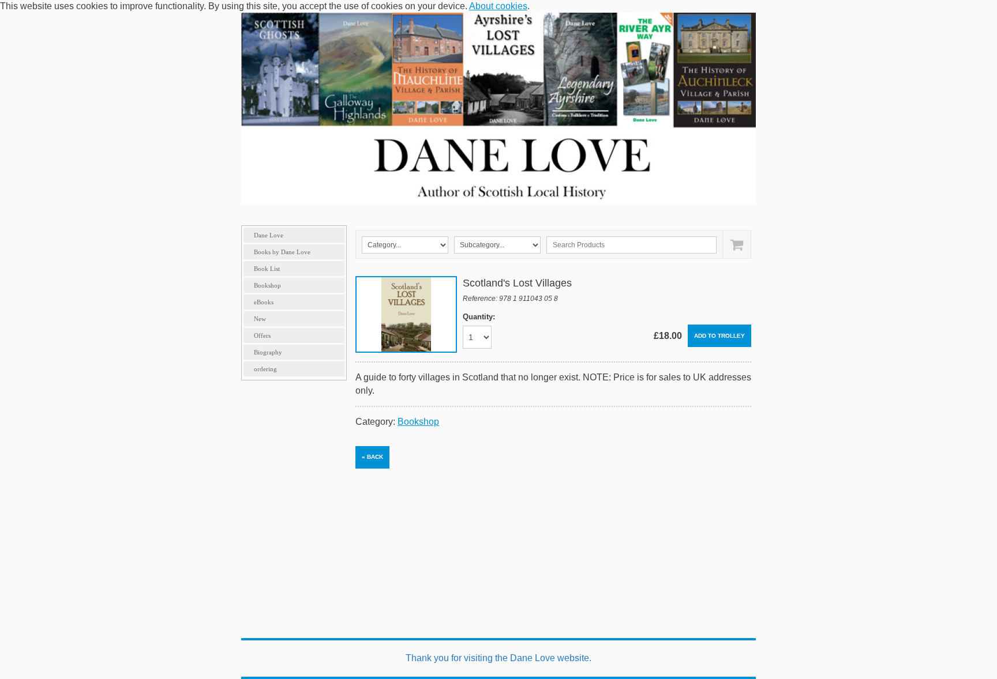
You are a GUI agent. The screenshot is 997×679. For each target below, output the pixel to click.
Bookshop (267, 285)
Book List (267, 268)
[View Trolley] (736, 244)
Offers (262, 335)
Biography (268, 352)
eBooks (263, 302)
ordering (265, 368)
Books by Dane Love (282, 251)
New (260, 318)
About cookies (498, 6)
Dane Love (268, 235)
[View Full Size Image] (406, 314)
